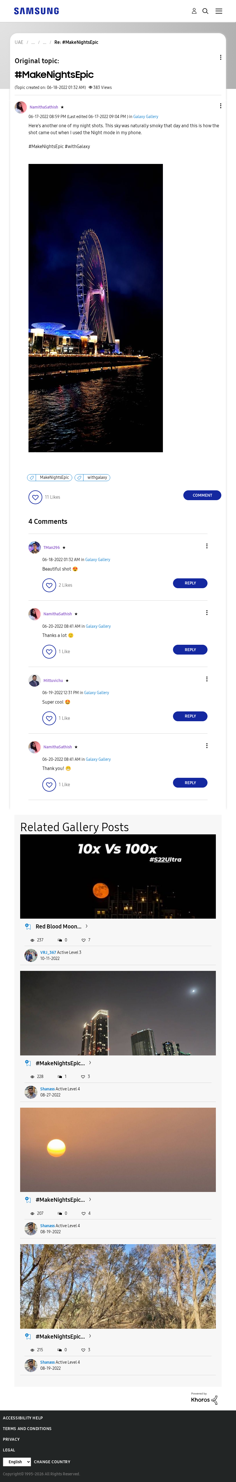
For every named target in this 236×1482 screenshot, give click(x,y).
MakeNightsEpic (54, 477)
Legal (9, 1450)
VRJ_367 (48, 952)
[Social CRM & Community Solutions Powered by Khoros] (204, 1398)
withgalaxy (97, 477)
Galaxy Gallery (145, 116)
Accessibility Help (23, 1418)
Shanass (47, 1089)
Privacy (11, 1439)
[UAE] (36, 10)
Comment (202, 495)
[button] (211, 105)
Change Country (52, 1461)
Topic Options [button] (211, 57)
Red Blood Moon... (58, 926)
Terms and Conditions (27, 1428)
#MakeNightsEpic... (60, 1063)
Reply (190, 583)
